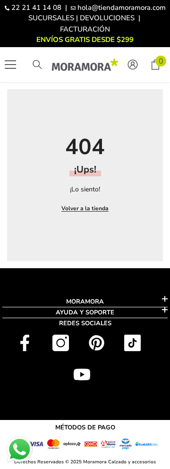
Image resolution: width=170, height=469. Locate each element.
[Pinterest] (96, 343)
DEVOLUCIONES (107, 18)
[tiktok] (132, 343)
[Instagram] (60, 343)
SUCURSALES (51, 18)
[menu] (10, 64)
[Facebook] (24, 343)
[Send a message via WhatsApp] (19, 449)
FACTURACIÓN (85, 29)
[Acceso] (133, 64)
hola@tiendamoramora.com (121, 7)
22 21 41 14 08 (36, 7)
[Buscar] (37, 64)
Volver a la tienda (85, 208)
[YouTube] (82, 374)
